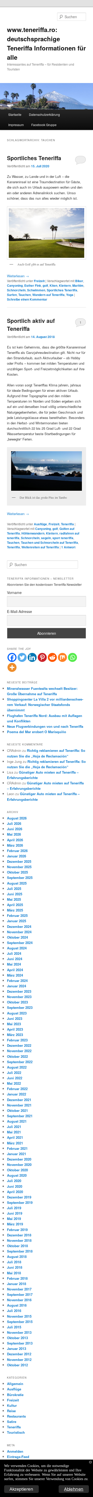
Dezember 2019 (19, 1197)
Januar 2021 (16, 1153)
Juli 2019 (14, 1207)
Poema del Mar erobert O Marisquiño (36, 731)
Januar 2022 (16, 1094)
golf (45, 285)
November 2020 (19, 1164)
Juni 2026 (14, 828)
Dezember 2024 (19, 926)
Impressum (16, 124)
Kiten (53, 285)
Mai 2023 (14, 1023)
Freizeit (39, 281)
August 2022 (17, 1067)
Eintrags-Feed (18, 1456)
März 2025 (15, 910)
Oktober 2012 (17, 1364)
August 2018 (17, 1256)
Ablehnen (73, 1489)
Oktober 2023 (17, 1002)
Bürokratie (15, 1394)
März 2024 (15, 975)
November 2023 (19, 996)
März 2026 (15, 845)
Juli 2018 (14, 1261)
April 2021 (15, 1137)
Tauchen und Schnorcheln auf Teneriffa (49, 542)
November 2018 (19, 1240)
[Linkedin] (32, 657)
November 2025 (19, 866)
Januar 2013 (16, 1348)
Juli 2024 (14, 953)
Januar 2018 (16, 1283)
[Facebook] (12, 657)
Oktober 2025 (17, 872)
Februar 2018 (17, 1278)
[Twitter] (22, 657)
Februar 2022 (17, 1088)
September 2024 (20, 942)
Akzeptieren (21, 1489)
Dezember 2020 (19, 1159)
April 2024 (15, 969)
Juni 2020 (14, 1186)
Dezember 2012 (19, 1353)
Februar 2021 (17, 1148)
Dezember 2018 (19, 1235)
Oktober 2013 (17, 1337)
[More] (12, 667)
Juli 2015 (14, 1327)
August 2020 (17, 1175)
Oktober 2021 (17, 1110)
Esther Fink (32, 285)
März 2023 (15, 1034)
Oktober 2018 (17, 1245)
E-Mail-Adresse (19, 611)
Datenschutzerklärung (44, 114)
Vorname (14, 592)
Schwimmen (36, 290)
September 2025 (20, 877)
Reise (11, 1410)
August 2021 (17, 1121)
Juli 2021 (14, 1126)
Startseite (14, 114)
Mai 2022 (14, 1083)
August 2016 (17, 1305)
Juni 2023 (14, 1018)
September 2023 (20, 1007)
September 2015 (20, 1321)
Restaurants (16, 1416)
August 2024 (17, 948)
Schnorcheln (16, 290)
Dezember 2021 (19, 1099)
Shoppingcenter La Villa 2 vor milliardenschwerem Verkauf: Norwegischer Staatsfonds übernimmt (45, 704)
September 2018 (20, 1251)
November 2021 (19, 1105)
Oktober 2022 (17, 1056)
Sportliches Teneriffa (34, 158)
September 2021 (20, 1115)
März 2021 (15, 1143)
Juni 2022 (14, 1077)
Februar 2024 (17, 980)
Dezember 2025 (19, 861)
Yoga (69, 294)
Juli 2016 (14, 1310)
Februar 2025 (17, 915)
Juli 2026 (14, 823)
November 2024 (19, 931)
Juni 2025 (14, 893)
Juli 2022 (14, 1072)
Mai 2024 (14, 964)
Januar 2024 (16, 985)
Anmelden (15, 1451)
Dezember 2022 (19, 1045)
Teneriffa (67, 524)
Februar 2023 (17, 1040)
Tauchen (24, 294)
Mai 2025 (14, 899)
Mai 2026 (14, 834)
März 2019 (15, 1224)
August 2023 (17, 1013)
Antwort (68, 547)
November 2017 (19, 1289)
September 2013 (20, 1343)
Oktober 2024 (17, 937)
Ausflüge (40, 524)
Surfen (12, 294)
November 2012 (19, 1359)
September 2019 (20, 1202)
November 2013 (19, 1332)
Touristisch (16, 1432)
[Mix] (62, 657)
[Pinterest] (42, 657)
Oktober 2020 (17, 1169)
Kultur (12, 1405)
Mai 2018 (14, 1272)
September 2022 (20, 1061)
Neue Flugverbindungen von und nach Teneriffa (45, 726)
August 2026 (17, 818)
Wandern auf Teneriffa (48, 294)
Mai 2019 (14, 1218)
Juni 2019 (14, 1213)
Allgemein (15, 1383)
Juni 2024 (14, 958)
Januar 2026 (16, 856)
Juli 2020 (14, 1180)
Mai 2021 (14, 1132)
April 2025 (15, 904)
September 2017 (20, 1294)
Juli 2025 (14, 888)
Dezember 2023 (19, 991)
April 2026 (15, 839)
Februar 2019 (17, 1229)
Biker (79, 281)
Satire (11, 1421)
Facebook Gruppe (44, 124)
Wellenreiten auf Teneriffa (40, 547)
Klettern (65, 285)
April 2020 (15, 1191)
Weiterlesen (18, 275)
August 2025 (17, 883)
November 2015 (19, 1316)
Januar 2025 (16, 920)
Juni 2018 (14, 1267)
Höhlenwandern (32, 533)
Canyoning (15, 285)
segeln (46, 538)
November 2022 (19, 1050)
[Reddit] (52, 657)
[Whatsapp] (72, 657)
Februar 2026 (17, 850)
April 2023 (15, 1029)
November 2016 (19, 1299)
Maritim (77, 285)
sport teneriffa (62, 538)
